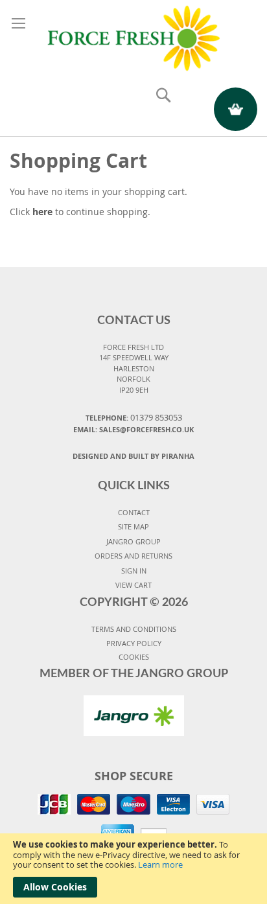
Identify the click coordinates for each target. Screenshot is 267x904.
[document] (133, 869)
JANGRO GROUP (133, 541)
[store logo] (134, 36)
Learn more (160, 864)
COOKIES (134, 657)
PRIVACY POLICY (133, 643)
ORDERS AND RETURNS (133, 556)
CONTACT (134, 512)
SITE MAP (133, 526)
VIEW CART (133, 585)
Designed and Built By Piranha (133, 456)
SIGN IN (133, 570)
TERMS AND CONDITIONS (133, 629)
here (42, 211)
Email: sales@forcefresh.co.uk (133, 429)
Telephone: (134, 417)
